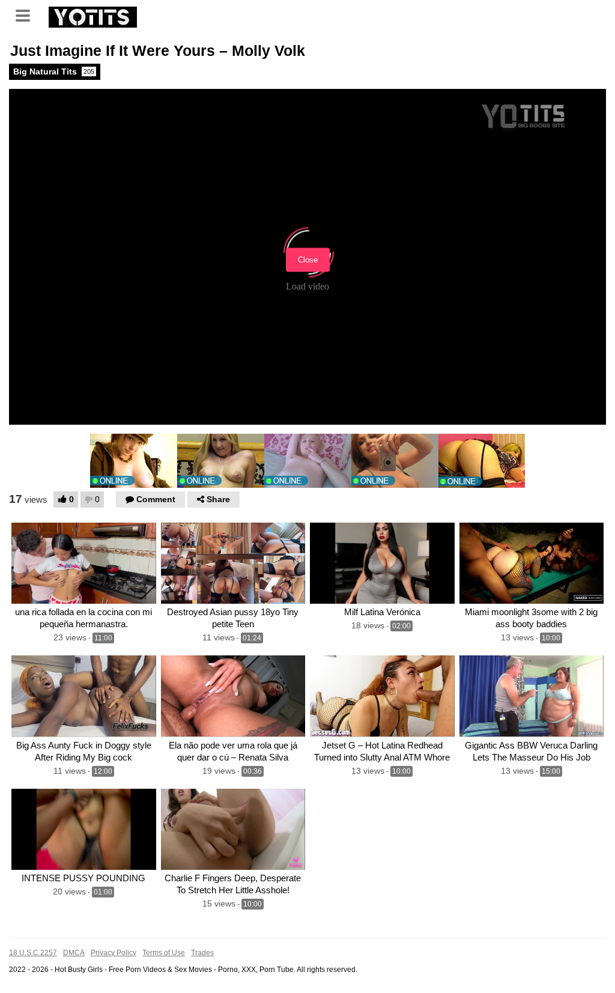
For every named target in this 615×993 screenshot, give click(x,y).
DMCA (74, 953)
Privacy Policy (113, 953)
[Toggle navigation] (27, 14)
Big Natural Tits (53, 71)
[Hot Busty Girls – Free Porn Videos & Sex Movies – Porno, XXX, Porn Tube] (93, 15)
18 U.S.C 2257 (33, 953)
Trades (202, 953)
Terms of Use (163, 953)
